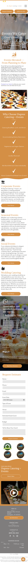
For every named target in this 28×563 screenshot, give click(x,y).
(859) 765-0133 (14, 533)
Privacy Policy (3, 557)
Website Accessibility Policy (20, 558)
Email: (4, 391)
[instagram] (17, 536)
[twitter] (14, 536)
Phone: (4, 385)
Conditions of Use (23, 557)
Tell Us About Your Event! (10, 428)
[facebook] (10, 536)
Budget (4, 422)
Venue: (4, 409)
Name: (4, 379)
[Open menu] (25, 6)
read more (22, 345)
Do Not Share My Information (13, 557)
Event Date (5, 397)
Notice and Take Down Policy (8, 558)
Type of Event (6, 403)
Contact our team (6, 84)
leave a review (7, 331)
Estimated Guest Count (9, 415)
